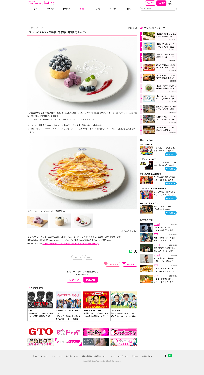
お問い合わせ (147, 356)
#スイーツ (77, 257)
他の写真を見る (130, 231)
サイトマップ (57, 356)
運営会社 (135, 356)
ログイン (150, 3)
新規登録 (161, 3)
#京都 (89, 257)
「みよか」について (40, 356)
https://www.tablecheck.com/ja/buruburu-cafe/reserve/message (70, 243)
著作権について (72, 356)
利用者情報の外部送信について (94, 356)
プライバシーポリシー (119, 356)
